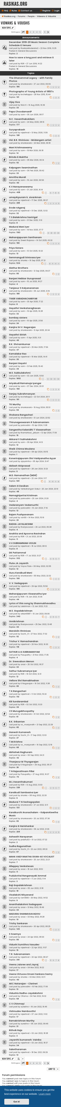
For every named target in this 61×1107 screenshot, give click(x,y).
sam (23, 114)
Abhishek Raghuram (20, 752)
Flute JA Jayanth (18, 563)
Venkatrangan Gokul (30, 489)
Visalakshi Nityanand (21, 894)
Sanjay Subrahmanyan (22, 393)
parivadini (25, 425)
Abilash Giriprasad (19, 465)
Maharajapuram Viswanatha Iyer (28, 593)
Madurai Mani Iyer (19, 226)
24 (58, 233)
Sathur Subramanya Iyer (23, 671)
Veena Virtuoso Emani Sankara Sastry (31, 974)
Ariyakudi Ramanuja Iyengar (25, 383)
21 (48, 233)
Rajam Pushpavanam (21, 514)
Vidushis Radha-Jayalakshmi (26, 993)
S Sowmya (15, 934)
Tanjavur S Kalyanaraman (24, 288)
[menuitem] (4, 11)
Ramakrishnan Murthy (21, 1020)
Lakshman (25, 606)
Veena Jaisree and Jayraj (23, 964)
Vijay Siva (14, 102)
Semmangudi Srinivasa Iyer (25, 257)
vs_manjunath (28, 724)
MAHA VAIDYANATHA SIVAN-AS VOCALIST (31, 856)
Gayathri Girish (17, 334)
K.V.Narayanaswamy (21, 186)
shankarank (26, 84)
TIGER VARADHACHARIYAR (23, 298)
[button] (23, 32)
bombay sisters (18, 317)
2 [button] (30, 32)
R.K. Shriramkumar (19, 344)
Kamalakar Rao (18, 353)
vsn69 (23, 517)
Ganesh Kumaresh (20, 732)
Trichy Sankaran (18, 923)
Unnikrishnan (16, 621)
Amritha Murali (17, 177)
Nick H (23, 105)
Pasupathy (26, 655)
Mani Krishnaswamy (20, 147)
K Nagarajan (27, 683)
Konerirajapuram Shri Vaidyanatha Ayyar (32, 458)
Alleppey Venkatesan (21, 866)
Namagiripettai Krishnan (23, 495)
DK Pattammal (17, 552)
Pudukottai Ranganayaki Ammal (27, 875)
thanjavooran (27, 527)
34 (58, 379)
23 (55, 233)
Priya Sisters (16, 247)
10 (55, 264)
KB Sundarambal (18, 701)
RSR (22, 63)
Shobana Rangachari (21, 414)
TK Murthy (15, 404)
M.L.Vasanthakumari (21, 781)
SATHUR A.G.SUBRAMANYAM (24, 651)
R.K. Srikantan (17, 721)
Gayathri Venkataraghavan (25, 308)
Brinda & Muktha (18, 157)
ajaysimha (26, 461)
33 (55, 379)
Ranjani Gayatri (18, 363)
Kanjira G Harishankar (21, 826)
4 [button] (36, 32)
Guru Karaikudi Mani (20, 572)
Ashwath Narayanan (20, 836)
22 (51, 233)
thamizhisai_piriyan (30, 432)
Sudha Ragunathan (20, 846)
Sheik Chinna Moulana (22, 448)
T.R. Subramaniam (19, 954)
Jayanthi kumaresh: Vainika (25, 1039)
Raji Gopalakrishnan (20, 885)
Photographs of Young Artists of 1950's (31, 91)
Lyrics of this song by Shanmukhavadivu (32, 603)
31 (48, 379)
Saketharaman (17, 1049)
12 (58, 481)
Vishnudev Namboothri (22, 1011)
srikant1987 (26, 613)
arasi (23, 664)
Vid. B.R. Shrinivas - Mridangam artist (30, 140)
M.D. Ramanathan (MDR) (23, 475)
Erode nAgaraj (17, 207)
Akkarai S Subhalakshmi (23, 439)
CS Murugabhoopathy (21, 711)
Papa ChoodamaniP (20, 111)
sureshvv (25, 1006)
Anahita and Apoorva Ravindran (27, 533)
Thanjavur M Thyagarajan (23, 761)
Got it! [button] (16, 1101)
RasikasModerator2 (29, 48)
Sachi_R (25, 634)
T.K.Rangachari (17, 691)
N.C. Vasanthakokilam (22, 119)
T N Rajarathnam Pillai (21, 771)
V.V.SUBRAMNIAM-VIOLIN (22, 543)
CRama (24, 996)
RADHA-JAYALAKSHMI (21, 524)
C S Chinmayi (16, 1003)
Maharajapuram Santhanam (25, 237)
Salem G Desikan (19, 485)
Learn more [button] (45, 1094)
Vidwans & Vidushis (15, 23)
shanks (24, 260)
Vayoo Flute (26, 566)
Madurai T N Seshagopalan (24, 801)
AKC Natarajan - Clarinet (23, 983)
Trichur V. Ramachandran (23, 641)
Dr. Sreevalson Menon (21, 661)
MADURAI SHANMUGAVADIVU (24, 913)
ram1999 (25, 897)
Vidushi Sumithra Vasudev (24, 944)
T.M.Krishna (15, 741)
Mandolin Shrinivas (20, 630)
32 (51, 379)
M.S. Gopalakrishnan (20, 610)
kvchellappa (26, 94)
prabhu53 (25, 839)
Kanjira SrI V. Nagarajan (22, 327)
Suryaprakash (17, 129)
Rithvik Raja (15, 1030)
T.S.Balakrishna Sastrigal (23, 217)
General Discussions (27, 51)
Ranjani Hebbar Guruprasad (25, 278)
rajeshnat (25, 132)
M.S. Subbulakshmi (19, 372)
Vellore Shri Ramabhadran (24, 680)
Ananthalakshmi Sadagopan (25, 904)
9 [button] (44, 32)
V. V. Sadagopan (18, 583)
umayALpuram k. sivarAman (25, 197)
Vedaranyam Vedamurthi (23, 505)
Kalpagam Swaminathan (23, 167)
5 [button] (40, 32)
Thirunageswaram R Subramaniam (29, 422)
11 (58, 264)
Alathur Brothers (18, 267)
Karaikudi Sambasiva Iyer (23, 792)
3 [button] (33, 32)
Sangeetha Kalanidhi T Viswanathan (30, 429)
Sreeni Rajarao (27, 240)
